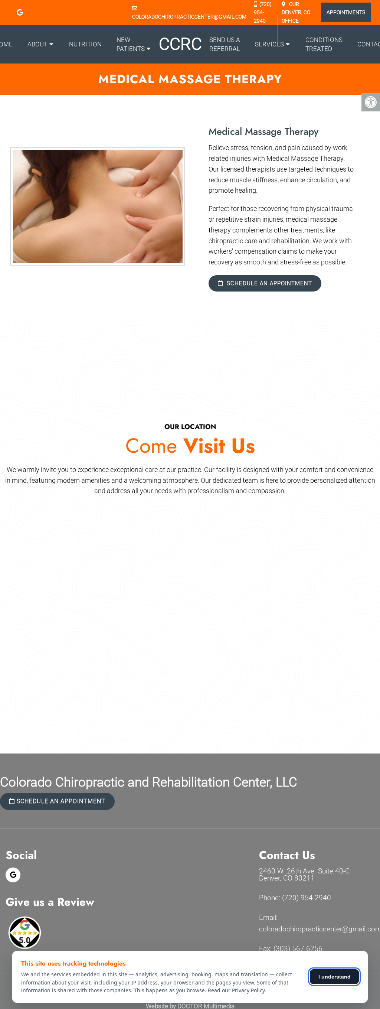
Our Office (296, 12)
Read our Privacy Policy (236, 990)
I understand (334, 977)
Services (269, 44)
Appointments (346, 12)
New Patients (131, 44)
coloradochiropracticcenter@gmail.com (189, 17)
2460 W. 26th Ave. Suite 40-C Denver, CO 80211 (304, 875)
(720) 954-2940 (263, 12)
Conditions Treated (324, 44)
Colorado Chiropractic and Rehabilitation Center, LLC (148, 782)
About (37, 44)
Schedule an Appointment (268, 283)
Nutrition (85, 44)
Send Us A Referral (224, 44)
